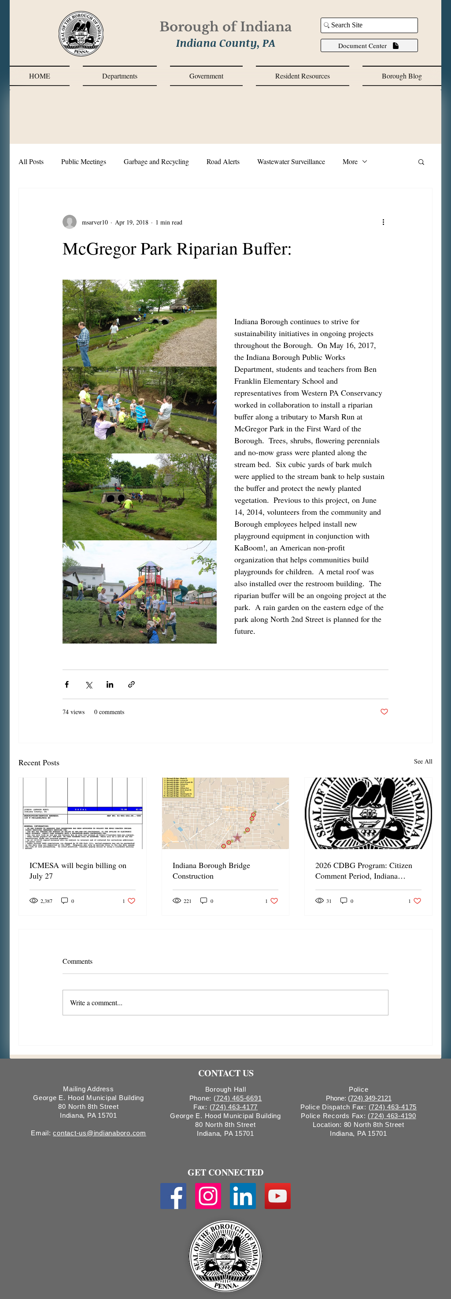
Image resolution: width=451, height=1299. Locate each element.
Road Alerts (223, 161)
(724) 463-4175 (393, 1107)
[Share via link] (131, 684)
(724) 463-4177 (234, 1107)
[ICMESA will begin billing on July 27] (82, 813)
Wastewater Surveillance (291, 161)
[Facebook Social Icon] (173, 1196)
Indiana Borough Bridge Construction (211, 870)
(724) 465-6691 (238, 1098)
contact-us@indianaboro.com (99, 1133)
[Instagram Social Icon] (208, 1196)
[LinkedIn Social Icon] (243, 1196)
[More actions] (383, 222)
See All (423, 761)
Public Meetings (83, 161)
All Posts (31, 161)
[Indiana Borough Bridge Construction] (225, 813)
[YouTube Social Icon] (278, 1196)
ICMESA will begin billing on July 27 (78, 870)
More (350, 161)
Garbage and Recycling (156, 161)
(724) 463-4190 (392, 1115)
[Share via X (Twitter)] (88, 684)
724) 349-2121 (371, 1098)
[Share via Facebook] (67, 684)
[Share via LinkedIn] (110, 684)
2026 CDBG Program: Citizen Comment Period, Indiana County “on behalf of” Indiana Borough (364, 870)
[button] (119, 76)
